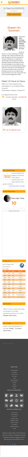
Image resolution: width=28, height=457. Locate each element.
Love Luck (14, 416)
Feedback (17, 435)
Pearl (14, 384)
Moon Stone (14, 374)
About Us (5, 435)
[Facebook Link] (10, 444)
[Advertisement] (14, 150)
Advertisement (7, 343)
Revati (20, 279)
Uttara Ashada (20, 297)
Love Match (14, 424)
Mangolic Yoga (14, 418)
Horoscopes (14, 412)
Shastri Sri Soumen (9, 125)
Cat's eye (14, 376)
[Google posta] (12, 444)
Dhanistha (20, 288)
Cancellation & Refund (8, 437)
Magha (20, 273)
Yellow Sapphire (14, 380)
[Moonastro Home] (14, 2)
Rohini (20, 292)
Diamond (14, 382)
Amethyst (14, 372)
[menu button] (1, 2)
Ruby (14, 388)
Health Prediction (14, 426)
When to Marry (14, 422)
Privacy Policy (12, 433)
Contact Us (11, 435)
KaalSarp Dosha (14, 420)
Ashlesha (20, 277)
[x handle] (15, 444)
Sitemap (23, 435)
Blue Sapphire (14, 370)
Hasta (20, 284)
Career (14, 428)
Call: (11, 130)
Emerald (14, 386)
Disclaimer (5, 433)
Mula (20, 275)
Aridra (20, 281)
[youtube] (17, 444)
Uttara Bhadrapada (20, 294)
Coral (14, 378)
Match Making (14, 414)
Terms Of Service (20, 433)
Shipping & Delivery (20, 437)
